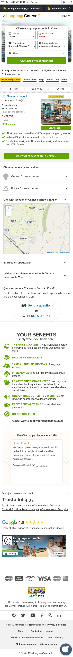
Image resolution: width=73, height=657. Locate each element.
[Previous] (3, 79)
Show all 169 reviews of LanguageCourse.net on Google (33, 528)
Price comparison (10, 79)
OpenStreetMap (63, 252)
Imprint (49, 631)
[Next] (70, 79)
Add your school (49, 644)
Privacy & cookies (56, 624)
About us (22, 631)
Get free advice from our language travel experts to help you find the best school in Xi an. (36, 295)
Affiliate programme (26, 644)
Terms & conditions (15, 624)
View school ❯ (56, 128)
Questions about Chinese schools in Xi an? (28, 288)
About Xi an (52, 79)
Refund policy (36, 624)
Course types (29, 79)
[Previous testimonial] (7, 459)
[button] (2, 2)
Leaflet (51, 252)
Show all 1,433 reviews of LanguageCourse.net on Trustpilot (35, 509)
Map (41, 79)
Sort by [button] (38, 88)
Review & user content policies (27, 637)
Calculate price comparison (36, 60)
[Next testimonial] (66, 459)
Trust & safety (54, 637)
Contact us (36, 631)
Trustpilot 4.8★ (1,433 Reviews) (24, 8)
